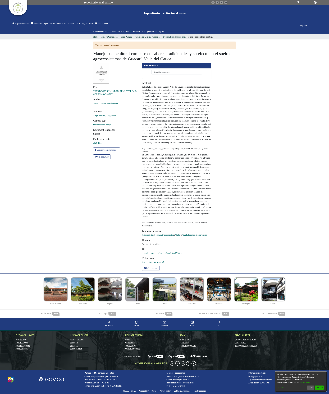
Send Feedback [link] (200, 391)
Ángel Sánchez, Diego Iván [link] (104, 115)
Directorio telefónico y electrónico (131, 356)
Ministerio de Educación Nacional (246, 345)
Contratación (184, 339)
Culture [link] (178, 235)
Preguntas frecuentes (23, 345)
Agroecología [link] (147, 235)
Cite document (103, 157)
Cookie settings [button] (129, 391)
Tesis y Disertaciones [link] (109, 37)
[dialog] (300, 381)
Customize (280, 387)
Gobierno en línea (240, 342)
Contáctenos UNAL (22, 342)
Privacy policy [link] (165, 391)
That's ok (319, 387)
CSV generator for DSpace (153, 31)
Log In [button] (303, 25)
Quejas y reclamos (22, 348)
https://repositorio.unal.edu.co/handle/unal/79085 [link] (161, 253)
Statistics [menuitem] (136, 31)
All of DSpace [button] (123, 31)
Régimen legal (184, 342)
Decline (310, 387)
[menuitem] (124, 31)
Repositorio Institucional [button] (161, 13)
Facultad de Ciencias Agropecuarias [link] (147, 37)
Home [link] (95, 37)
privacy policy (305, 382)
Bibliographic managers (106, 150)
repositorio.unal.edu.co (98, 2)
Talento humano (130, 345)
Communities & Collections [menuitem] (104, 31)
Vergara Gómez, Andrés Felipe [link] (105, 103)
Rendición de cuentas (132, 348)
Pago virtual (74, 342)
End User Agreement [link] (182, 391)
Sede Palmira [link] (126, 37)
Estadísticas (74, 345)
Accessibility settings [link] (147, 391)
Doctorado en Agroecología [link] (174, 37)
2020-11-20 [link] (98, 143)
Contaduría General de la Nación (245, 339)
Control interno (130, 342)
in (172, 363)
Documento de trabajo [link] (102, 125)
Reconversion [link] (201, 235)
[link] (153, 262)
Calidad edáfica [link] (188, 235)
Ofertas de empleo (76, 348)
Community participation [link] (164, 235)
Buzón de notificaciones (188, 345)
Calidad (127, 339)
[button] (298, 2)
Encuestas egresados (77, 339)
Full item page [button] (152, 268)
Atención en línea (21, 339)
